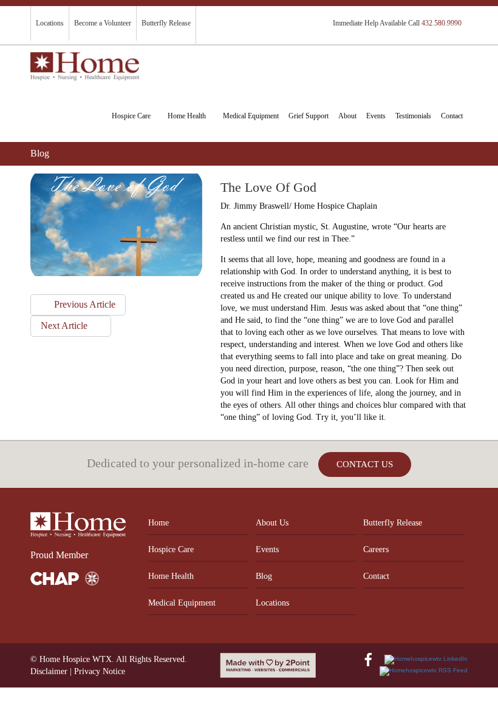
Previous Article (83, 304)
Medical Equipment (251, 116)
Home (158, 522)
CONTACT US (364, 464)
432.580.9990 (441, 23)
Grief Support (308, 116)
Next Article (65, 325)
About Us (272, 522)
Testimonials (413, 116)
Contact (452, 116)
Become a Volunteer (102, 23)
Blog (264, 576)
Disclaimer (48, 671)
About (347, 116)
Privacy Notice (99, 671)
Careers (376, 549)
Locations (50, 23)
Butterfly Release (166, 23)
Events (376, 116)
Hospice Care (131, 116)
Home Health (187, 116)
